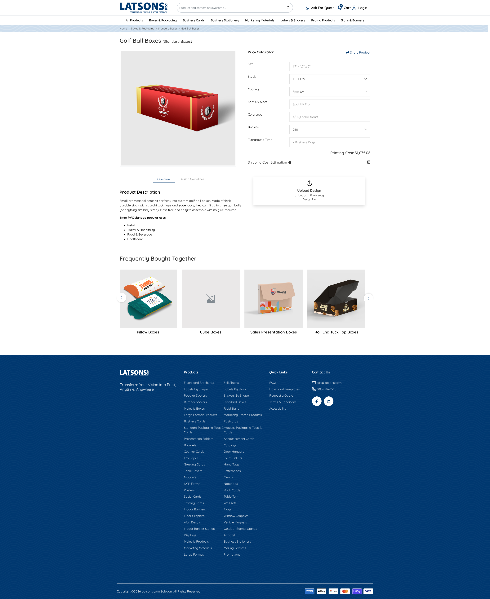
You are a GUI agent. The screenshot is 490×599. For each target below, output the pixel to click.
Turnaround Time (260, 140)
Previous (121, 297)
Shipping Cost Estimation (267, 162)
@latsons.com (331, 383)
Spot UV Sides (258, 102)
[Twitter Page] (328, 401)
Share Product (360, 52)
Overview (163, 179)
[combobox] (329, 79)
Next (368, 298)
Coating (253, 89)
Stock (252, 76)
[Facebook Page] (317, 401)
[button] (289, 162)
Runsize (253, 127)
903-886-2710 (326, 389)
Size (250, 64)
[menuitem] (134, 20)
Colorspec (255, 114)
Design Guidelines (192, 179)
